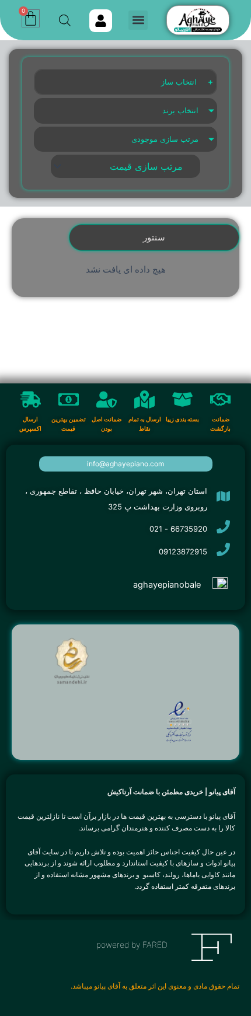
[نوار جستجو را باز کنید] (65, 20)
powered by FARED (132, 944)
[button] (138, 20)
